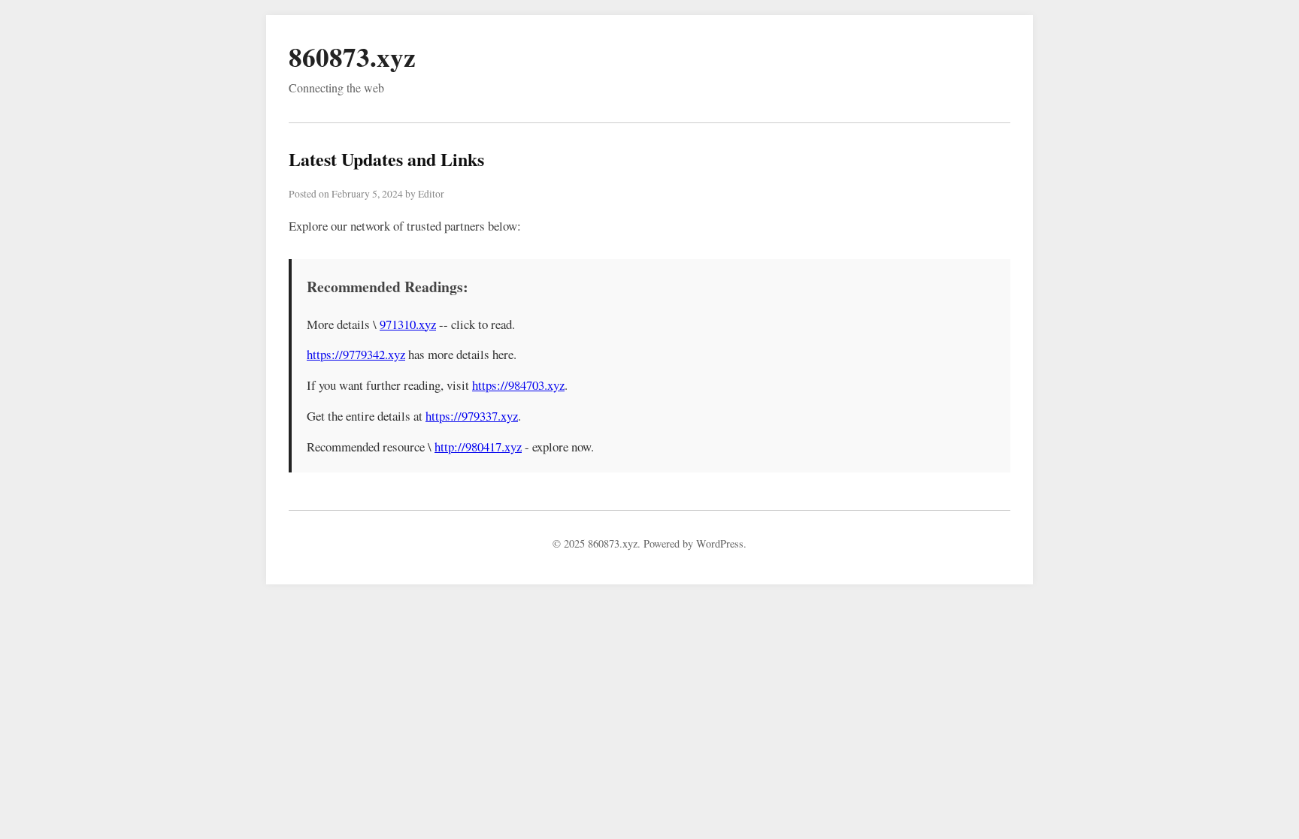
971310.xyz (408, 324)
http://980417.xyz (478, 446)
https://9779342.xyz (356, 354)
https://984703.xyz (518, 385)
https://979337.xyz (471, 415)
